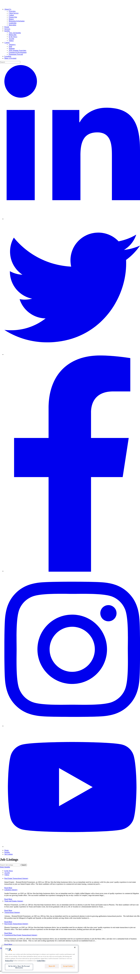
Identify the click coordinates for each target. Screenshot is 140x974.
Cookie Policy (41, 960)
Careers (7, 42)
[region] (40, 958)
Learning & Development (17, 52)
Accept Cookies (68, 966)
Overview (12, 11)
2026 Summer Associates (17, 50)
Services (7, 29)
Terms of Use (9, 960)
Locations (7, 56)
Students (12, 48)
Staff (10, 46)
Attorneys (12, 44)
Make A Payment (10, 58)
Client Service (13, 13)
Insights (7, 31)
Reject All (52, 966)
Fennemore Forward (16, 54)
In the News (13, 37)
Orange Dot (13, 17)
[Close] (74, 947)
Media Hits (12, 35)
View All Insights (15, 33)
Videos (11, 41)
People (6, 27)
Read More (8, 888)
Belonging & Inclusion (16, 21)
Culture (11, 15)
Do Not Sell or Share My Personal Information (19, 967)
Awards (11, 39)
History (11, 19)
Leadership (12, 23)
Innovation (12, 25)
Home (6, 850)
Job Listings (8, 854)
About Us (7, 9)
